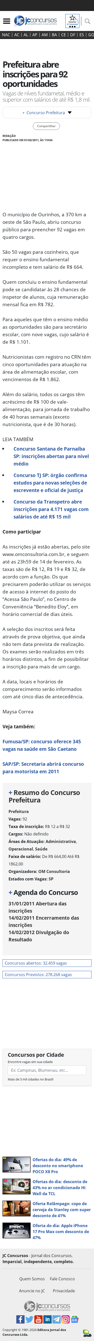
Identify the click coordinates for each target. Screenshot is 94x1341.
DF (72, 35)
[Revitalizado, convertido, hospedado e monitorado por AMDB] (87, 1333)
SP (51, 879)
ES (81, 35)
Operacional (21, 849)
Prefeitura (19, 811)
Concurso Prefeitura (43, 112)
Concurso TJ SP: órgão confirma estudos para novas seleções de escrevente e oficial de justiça (50, 483)
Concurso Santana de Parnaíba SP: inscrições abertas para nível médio (51, 456)
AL (26, 35)
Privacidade (64, 1291)
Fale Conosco (62, 1279)
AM (45, 35)
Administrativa (61, 841)
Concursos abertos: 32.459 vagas (36, 963)
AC (16, 35)
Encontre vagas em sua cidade (30, 1062)
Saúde (41, 849)
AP (34, 35)
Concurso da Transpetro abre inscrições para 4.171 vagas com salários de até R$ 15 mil (51, 509)
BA (54, 35)
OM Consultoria (54, 871)
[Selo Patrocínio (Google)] (72, 20)
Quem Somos (32, 1279)
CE (63, 35)
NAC (6, 35)
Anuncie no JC (32, 1291)
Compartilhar (46, 126)
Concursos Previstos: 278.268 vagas (38, 974)
